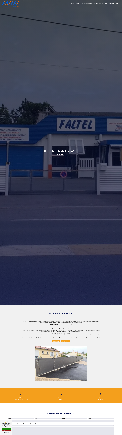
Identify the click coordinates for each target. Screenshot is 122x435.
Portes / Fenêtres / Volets (98, 3)
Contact (117, 3)
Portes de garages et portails (87, 3)
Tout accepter (6, 428)
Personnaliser (6, 432)
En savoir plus (56, 341)
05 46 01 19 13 (61, 399)
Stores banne (111, 3)
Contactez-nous (65, 341)
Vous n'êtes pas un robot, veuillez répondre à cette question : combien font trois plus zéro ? (22, 423)
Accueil (72, 3)
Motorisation (78, 3)
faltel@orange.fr (100, 399)
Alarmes (106, 3)
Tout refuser (6, 430)
